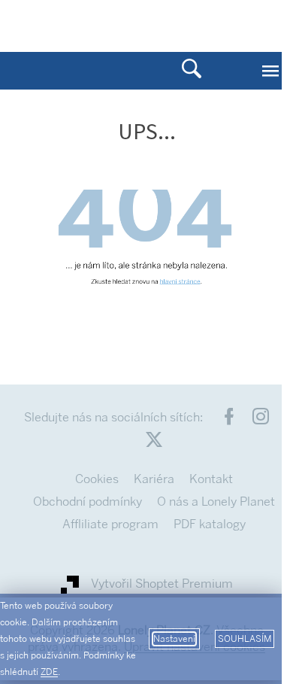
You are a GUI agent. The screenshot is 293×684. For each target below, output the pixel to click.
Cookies (97, 479)
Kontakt (211, 479)
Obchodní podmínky (87, 501)
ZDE (49, 672)
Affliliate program (110, 524)
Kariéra (154, 479)
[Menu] (270, 71)
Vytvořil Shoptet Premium (162, 583)
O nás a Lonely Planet (216, 501)
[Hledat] (192, 71)
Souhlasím (244, 639)
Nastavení (174, 639)
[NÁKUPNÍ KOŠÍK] (221, 24)
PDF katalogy (210, 524)
